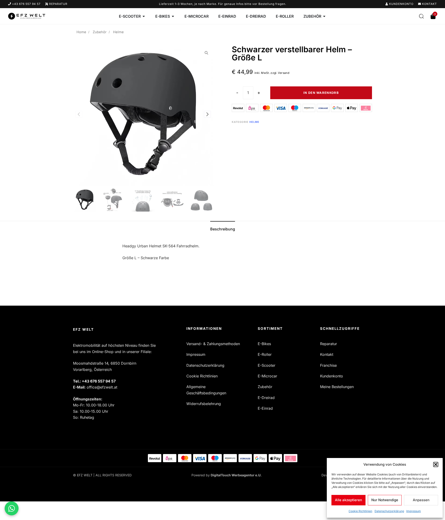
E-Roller (265, 354)
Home (81, 32)
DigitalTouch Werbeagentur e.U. (236, 475)
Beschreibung (222, 229)
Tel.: (94, 381)
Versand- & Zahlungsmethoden (213, 343)
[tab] (222, 229)
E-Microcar (267, 376)
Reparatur (57, 4)
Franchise (328, 365)
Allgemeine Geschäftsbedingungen (206, 389)
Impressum (413, 511)
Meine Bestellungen (337, 386)
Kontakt (429, 4)
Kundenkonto (400, 4)
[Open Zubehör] (324, 16)
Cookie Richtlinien (360, 511)
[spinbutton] (248, 92)
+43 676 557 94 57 (26, 4)
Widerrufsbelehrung (203, 403)
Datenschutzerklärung (389, 511)
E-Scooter (266, 365)
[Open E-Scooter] (144, 16)
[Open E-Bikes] (173, 16)
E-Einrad (265, 408)
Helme (254, 122)
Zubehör (100, 32)
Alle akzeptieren (348, 500)
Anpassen (421, 500)
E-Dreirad (266, 397)
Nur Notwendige (384, 500)
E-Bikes (264, 343)
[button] (435, 464)
